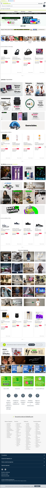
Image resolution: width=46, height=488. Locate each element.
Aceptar (37, 486)
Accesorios (9, 423)
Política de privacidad (5, 475)
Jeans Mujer (28, 430)
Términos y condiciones (5, 472)
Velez (37, 436)
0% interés (23, 11)
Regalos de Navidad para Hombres (28, 442)
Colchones (9, 427)
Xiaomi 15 (18, 425)
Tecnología (9, 437)
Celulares (8, 426)
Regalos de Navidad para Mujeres (28, 438)
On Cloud (37, 425)
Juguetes (8, 432)
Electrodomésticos (10, 430)
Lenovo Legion (38, 432)
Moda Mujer (9, 435)
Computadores (9, 429)
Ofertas (16, 11)
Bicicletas (8, 424)
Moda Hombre (9, 433)
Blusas (18, 431)
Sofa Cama (18, 438)
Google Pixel (38, 431)
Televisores (9, 425)
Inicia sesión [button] (40, 3)
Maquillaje (28, 426)
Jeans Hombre (28, 429)
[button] (23, 6)
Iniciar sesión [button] (31, 344)
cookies (32, 486)
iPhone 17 (18, 424)
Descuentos (28, 449)
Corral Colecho (38, 442)
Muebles (8, 436)
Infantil (8, 431)
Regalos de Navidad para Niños (28, 435)
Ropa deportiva (28, 427)
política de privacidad (26, 486)
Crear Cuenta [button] (39, 344)
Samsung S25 (19, 423)
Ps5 (17, 437)
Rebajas (30, 11)
